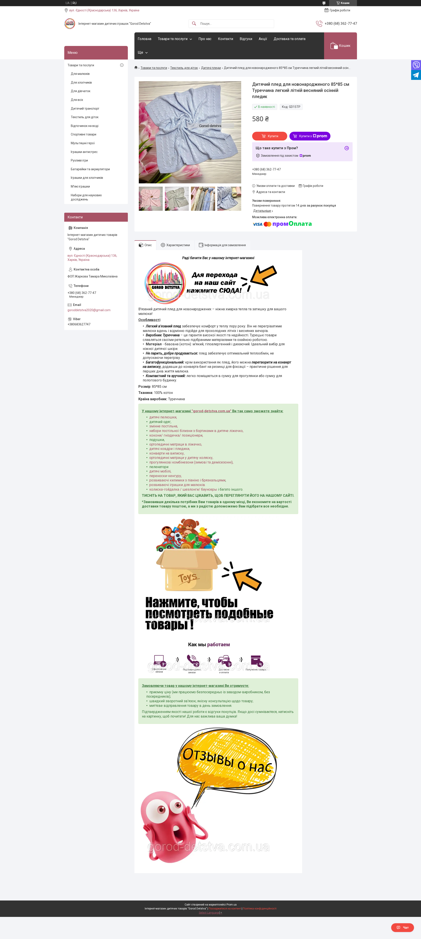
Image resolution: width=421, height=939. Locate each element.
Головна (144, 39)
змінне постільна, (163, 426)
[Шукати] (194, 23)
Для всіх (77, 100)
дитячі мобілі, (160, 471)
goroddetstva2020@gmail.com (89, 310)
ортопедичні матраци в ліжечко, (175, 444)
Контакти (225, 39)
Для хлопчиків (81, 82)
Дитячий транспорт (85, 108)
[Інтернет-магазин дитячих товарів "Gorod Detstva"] (69, 23)
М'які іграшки (80, 186)
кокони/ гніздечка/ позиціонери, (176, 435)
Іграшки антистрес (84, 152)
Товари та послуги (172, 39)
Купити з (305, 136)
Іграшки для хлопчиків (87, 177)
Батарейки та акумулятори (90, 169)
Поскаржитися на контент (225, 908)
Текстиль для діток (184, 68)
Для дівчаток (80, 91)
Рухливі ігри (79, 160)
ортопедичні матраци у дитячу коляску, (181, 458)
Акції (263, 39)
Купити (273, 136)
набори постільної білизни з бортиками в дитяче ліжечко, (196, 431)
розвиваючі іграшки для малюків (177, 485)
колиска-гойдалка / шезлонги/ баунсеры (183, 489)
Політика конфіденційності (260, 908)
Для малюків (80, 73)
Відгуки (246, 39)
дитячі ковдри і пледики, (169, 449)
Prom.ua (232, 904)
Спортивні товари (83, 134)
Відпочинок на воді (84, 126)
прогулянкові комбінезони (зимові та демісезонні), (191, 462)
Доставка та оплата (289, 39)
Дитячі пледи (211, 68)
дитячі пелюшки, (163, 417)
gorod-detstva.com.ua (211, 411)
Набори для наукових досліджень (86, 197)
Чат (406, 927)
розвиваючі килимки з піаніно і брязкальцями (187, 480)
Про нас (204, 39)
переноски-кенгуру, (165, 476)
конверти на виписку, (166, 453)
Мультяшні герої (83, 143)
